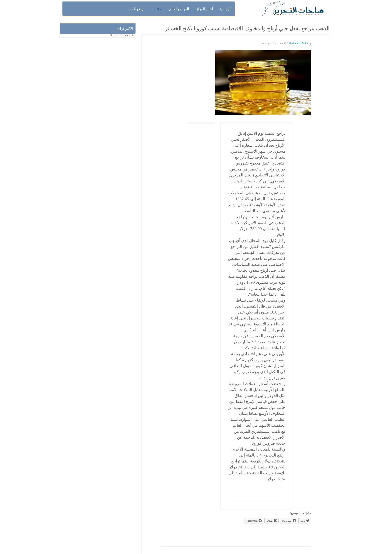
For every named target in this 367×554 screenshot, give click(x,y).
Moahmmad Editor (298, 43)
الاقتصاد (281, 43)
